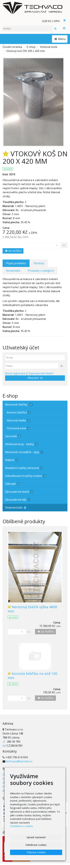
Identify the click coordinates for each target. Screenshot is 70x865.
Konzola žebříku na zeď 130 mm (32, 675)
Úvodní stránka (12, 47)
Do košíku (14, 250)
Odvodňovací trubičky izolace (25, 476)
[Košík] (64, 20)
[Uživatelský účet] (64, 28)
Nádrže (11, 460)
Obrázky (38, 263)
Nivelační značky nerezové (23, 468)
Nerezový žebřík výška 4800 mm (32, 608)
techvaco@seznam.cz (19, 761)
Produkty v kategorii (41, 270)
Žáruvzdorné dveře (18, 492)
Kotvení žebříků (18, 412)
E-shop (31, 47)
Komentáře (13, 270)
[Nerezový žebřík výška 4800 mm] (35, 567)
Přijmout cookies (36, 852)
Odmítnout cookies (36, 844)
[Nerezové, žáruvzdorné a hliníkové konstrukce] (35, 8)
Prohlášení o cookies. (21, 826)
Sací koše (12, 436)
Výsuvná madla (18, 420)
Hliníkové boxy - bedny (21, 444)
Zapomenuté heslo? (41, 373)
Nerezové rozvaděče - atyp (23, 452)
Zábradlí (12, 484)
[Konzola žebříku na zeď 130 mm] (35, 656)
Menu (61, 39)
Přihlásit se (35, 378)
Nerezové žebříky (18, 404)
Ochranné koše (18, 428)
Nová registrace (15, 373)
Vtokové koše (48, 47)
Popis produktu (16, 263)
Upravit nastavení (36, 837)
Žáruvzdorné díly (17, 499)
